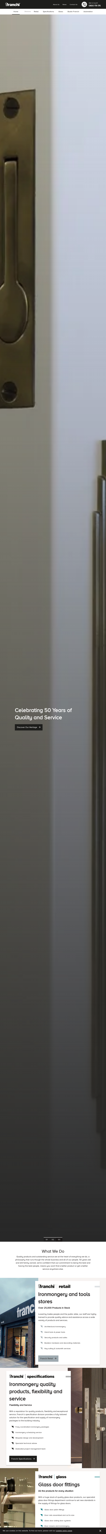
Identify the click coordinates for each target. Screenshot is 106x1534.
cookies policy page (64, 1531)
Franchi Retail (46, 1358)
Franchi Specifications (21, 1459)
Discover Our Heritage (27, 727)
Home (15, 11)
